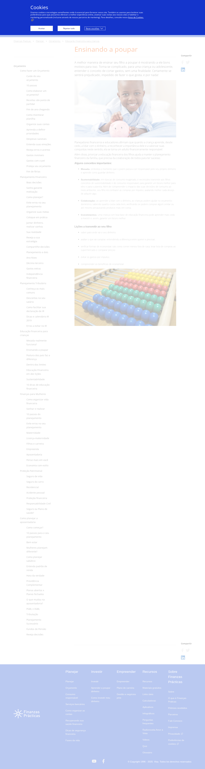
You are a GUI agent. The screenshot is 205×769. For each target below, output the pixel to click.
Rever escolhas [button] (92, 28)
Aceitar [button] (41, 28)
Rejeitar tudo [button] (69, 28)
